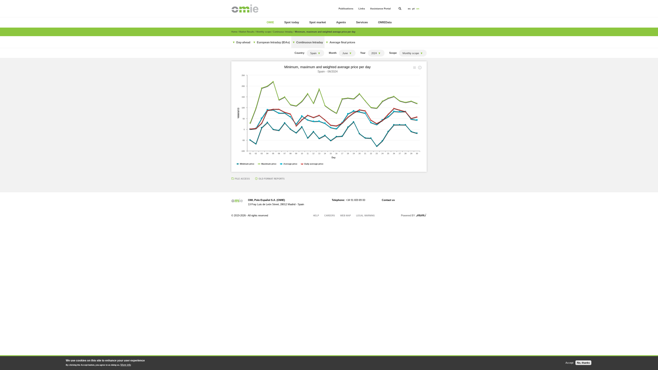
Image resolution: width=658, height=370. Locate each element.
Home (234, 31)
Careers (329, 215)
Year (362, 52)
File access (242, 178)
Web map (345, 215)
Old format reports (272, 178)
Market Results (246, 31)
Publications (346, 8)
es (409, 8)
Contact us (388, 200)
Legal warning (365, 215)
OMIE (270, 22)
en (417, 8)
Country (299, 52)
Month (333, 52)
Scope (393, 52)
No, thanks (583, 362)
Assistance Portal (380, 8)
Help (316, 215)
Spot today (291, 22)
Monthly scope (263, 31)
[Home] (245, 8)
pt (413, 8)
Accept (569, 362)
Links (361, 8)
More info (125, 364)
